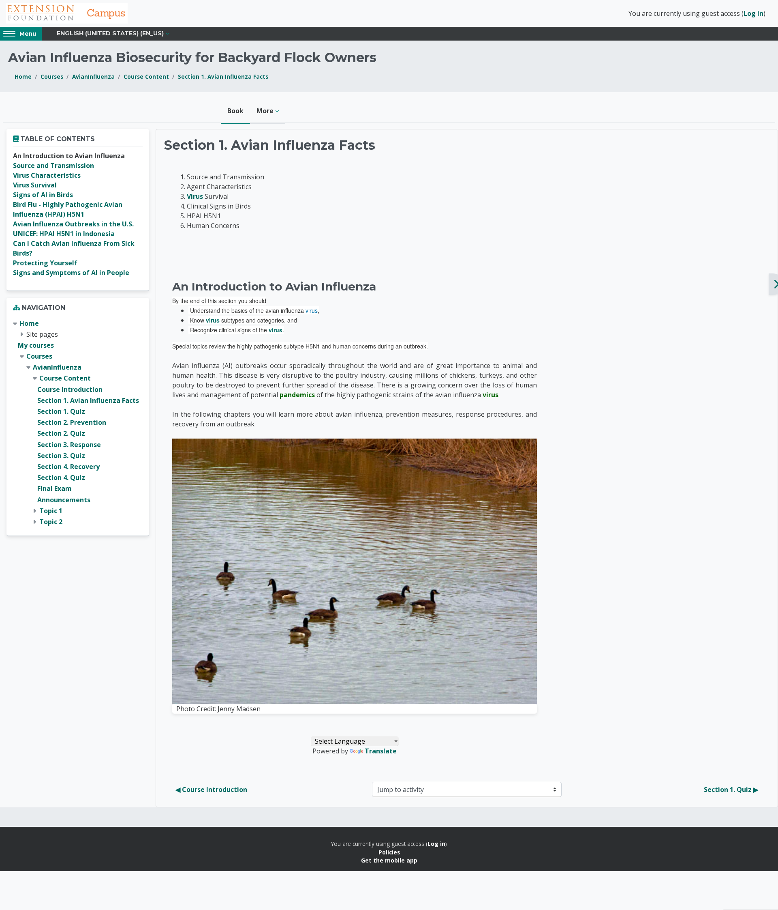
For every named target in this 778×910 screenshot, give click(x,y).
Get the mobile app (389, 860)
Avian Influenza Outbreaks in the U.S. (73, 223)
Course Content (146, 76)
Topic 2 (50, 521)
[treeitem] (78, 423)
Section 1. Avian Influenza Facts (223, 76)
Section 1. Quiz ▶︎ (731, 789)
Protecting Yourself (45, 262)
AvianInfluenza (93, 76)
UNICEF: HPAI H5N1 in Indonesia (64, 233)
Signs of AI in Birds (43, 194)
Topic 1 (50, 510)
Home (23, 76)
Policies (389, 852)
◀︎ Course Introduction (211, 789)
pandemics (297, 394)
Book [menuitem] (235, 110)
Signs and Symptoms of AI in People (71, 272)
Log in (753, 13)
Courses (52, 76)
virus (312, 310)
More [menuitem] (265, 110)
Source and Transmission (53, 165)
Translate (381, 751)
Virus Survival (35, 185)
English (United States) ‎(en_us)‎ (110, 33)
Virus (195, 196)
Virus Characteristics (47, 175)
